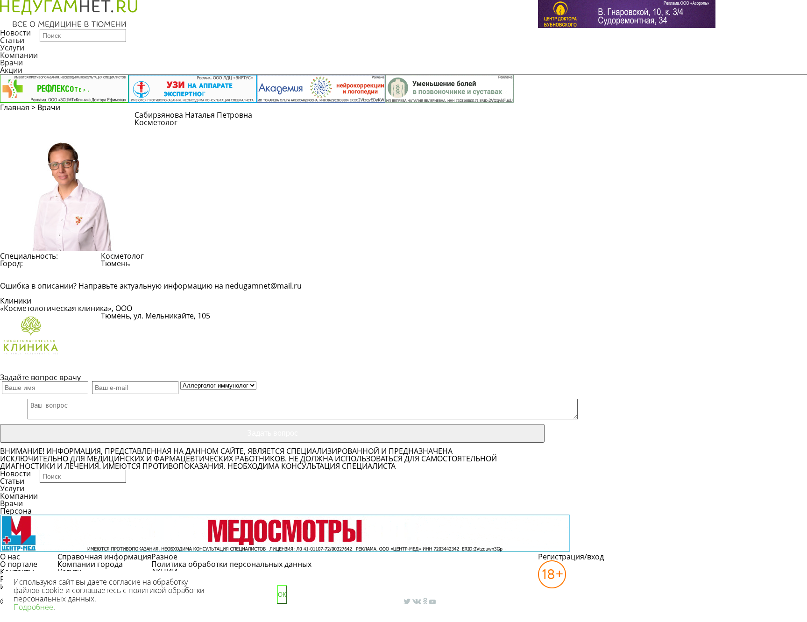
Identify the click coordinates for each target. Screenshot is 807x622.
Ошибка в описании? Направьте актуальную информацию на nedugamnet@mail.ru (151, 286)
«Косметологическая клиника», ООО (66, 308)
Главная (14, 107)
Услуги (12, 47)
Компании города (90, 564)
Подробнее (33, 607)
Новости (15, 33)
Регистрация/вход (571, 556)
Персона (16, 511)
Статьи (12, 40)
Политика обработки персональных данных (231, 564)
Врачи (11, 62)
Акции (11, 70)
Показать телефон (252, 320)
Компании (19, 55)
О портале (18, 564)
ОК (282, 594)
